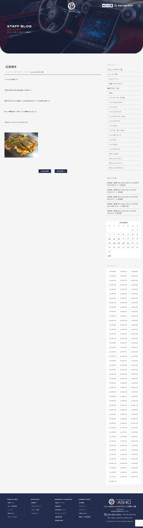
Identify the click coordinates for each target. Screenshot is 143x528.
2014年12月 (134, 477)
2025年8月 (112, 289)
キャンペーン (114, 79)
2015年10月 (123, 463)
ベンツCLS (113, 107)
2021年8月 (112, 361)
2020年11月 (112, 374)
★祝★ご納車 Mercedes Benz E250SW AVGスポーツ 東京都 (122, 198)
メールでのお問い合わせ (107, 5)
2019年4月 (123, 401)
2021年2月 (112, 369)
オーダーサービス (60, 513)
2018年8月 (112, 414)
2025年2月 (112, 298)
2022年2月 (112, 352)
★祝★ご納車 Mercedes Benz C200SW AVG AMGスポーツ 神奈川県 (122, 205)
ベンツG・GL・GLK (116, 130)
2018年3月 (134, 419)
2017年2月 (112, 441)
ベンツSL (112, 140)
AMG (111, 93)
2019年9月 (134, 392)
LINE (111, 5)
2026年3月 (134, 276)
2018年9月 (134, 410)
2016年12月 (134, 441)
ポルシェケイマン (115, 163)
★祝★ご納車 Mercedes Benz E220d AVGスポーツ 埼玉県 (121, 191)
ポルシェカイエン (115, 158)
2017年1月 (123, 441)
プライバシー (83, 510)
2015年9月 (134, 463)
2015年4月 (123, 472)
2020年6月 (134, 378)
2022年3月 (134, 347)
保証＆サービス (60, 502)
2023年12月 (134, 316)
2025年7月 (123, 289)
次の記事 (60, 171)
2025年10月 (123, 285)
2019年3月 (134, 401)
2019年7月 (123, 396)
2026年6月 (134, 271)
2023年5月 (112, 329)
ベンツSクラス (114, 149)
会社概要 (81, 502)
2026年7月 (123, 271)
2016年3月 (134, 454)
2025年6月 (134, 289)
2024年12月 (134, 298)
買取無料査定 (59, 520)
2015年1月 (123, 477)
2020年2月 (112, 387)
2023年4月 (123, 329)
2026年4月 (123, 276)
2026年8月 (112, 271)
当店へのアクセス (115, 83)
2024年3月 (134, 311)
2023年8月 (112, 325)
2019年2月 (112, 405)
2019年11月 (112, 392)
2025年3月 (134, 294)
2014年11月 (112, 481)
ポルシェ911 (114, 154)
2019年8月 (112, 396)
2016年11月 (112, 445)
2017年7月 (123, 432)
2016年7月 (123, 450)
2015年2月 (112, 477)
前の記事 (45, 171)
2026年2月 (112, 280)
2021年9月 (134, 356)
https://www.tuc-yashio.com (121, 518)
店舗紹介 (34, 502)
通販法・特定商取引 (85, 517)
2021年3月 (134, 365)
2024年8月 (112, 307)
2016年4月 (123, 454)
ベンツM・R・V (115, 135)
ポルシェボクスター (116, 168)
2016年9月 (134, 445)
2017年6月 (134, 432)
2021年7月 (123, 361)
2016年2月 (112, 459)
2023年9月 (134, 320)
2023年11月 (112, 320)
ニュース (10, 510)
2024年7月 (123, 307)
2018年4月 (123, 419)
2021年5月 (112, 365)
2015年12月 (134, 459)
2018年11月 (112, 410)
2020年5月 (112, 383)
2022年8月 (112, 343)
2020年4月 (123, 383)
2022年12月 (134, 334)
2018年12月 (134, 405)
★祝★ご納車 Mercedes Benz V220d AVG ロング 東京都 (121, 212)
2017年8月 (112, 432)
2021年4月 (123, 365)
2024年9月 (134, 302)
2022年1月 (123, 352)
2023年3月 (134, 329)
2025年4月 (123, 294)
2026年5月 (112, 276)
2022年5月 (112, 347)
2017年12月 (134, 423)
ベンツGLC (113, 126)
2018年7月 (123, 414)
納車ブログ (11, 513)
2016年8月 (112, 450)
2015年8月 (112, 468)
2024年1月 (123, 316)
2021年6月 (134, 361)
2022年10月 (123, 338)
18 (114, 243)
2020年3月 (134, 383)
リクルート (82, 506)
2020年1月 (123, 387)
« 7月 (109, 255)
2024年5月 (112, 311)
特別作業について (60, 510)
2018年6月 (134, 414)
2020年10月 (123, 374)
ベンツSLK (113, 144)
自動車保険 (58, 517)
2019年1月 (123, 405)
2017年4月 (123, 436)
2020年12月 (134, 369)
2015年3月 (134, 472)
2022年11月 (112, 338)
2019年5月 (112, 401)
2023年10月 (123, 320)
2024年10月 (123, 302)
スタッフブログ (18, 32)
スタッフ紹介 (35, 510)
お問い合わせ (83, 513)
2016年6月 (134, 450)
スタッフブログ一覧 (36, 72)
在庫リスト (103, 5)
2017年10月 (123, 428)
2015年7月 (123, 468)
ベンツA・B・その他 (117, 97)
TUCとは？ (34, 513)
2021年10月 (123, 356)
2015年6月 (134, 468)
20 (123, 243)
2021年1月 (123, 369)
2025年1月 (123, 298)
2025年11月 (112, 285)
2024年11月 (112, 302)
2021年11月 (112, 356)
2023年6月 (134, 325)
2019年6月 (134, 396)
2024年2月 (112, 316)
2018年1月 (123, 423)
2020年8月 (112, 378)
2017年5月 (112, 436)
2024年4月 (123, 311)
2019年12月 (134, 387)
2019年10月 (123, 392)
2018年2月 (112, 423)
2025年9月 (134, 285)
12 (119, 238)
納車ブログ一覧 (113, 88)
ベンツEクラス (114, 121)
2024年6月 (134, 307)
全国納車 (58, 506)
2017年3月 (134, 436)
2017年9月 (134, 428)
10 (109, 238)
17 (109, 243)
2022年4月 (123, 347)
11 (114, 238)
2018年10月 (123, 410)
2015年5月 (112, 472)
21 (128, 243)
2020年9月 (134, 374)
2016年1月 (123, 459)
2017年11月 (112, 428)
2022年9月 (134, 338)
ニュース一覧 (112, 74)
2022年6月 (134, 343)
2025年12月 (134, 280)
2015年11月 (112, 463)
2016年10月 (123, 445)
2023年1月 (123, 334)
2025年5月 (112, 294)
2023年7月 (123, 325)
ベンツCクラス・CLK (117, 116)
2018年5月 (112, 419)
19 (119, 243)
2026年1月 (123, 280)
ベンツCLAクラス (115, 102)
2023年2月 (112, 334)
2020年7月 (123, 378)
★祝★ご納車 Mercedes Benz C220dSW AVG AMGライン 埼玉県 (123, 184)
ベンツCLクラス (115, 112)
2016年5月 (112, 454)
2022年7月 (123, 343)
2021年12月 (134, 352)
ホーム (9, 32)
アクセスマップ (36, 506)
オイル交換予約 (12, 506)
